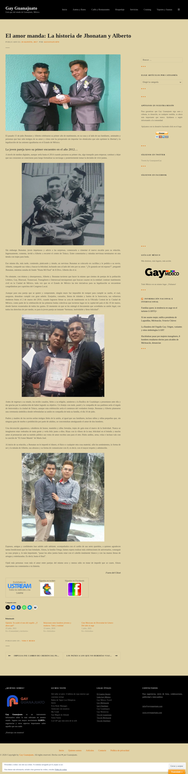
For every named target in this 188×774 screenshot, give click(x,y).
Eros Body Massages (59, 706)
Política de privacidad (120, 750)
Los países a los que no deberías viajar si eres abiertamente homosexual (93, 656)
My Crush (55, 712)
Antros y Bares (79, 9)
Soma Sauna (56, 718)
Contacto (102, 750)
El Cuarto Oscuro (103, 694)
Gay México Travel (104, 700)
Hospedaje (119, 9)
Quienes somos (74, 750)
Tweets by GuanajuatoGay (151, 160)
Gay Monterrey (103, 712)
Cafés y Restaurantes (100, 9)
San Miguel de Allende (60, 715)
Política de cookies (61, 770)
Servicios (134, 9)
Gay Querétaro (102, 706)
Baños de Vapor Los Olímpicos (63, 700)
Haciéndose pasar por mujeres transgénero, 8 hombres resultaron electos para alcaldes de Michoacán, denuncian (160, 339)
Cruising (147, 9)
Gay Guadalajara (103, 709)
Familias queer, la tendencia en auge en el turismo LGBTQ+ (159, 309)
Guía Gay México (104, 697)
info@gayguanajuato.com (152, 706)
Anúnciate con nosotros (60, 709)
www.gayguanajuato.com (152, 712)
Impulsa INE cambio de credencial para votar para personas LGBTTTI (38, 656)
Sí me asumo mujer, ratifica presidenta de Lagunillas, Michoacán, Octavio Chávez (159, 319)
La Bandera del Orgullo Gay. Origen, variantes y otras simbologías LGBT (161, 328)
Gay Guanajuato (21, 8)
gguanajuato (51, 42)
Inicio (64, 9)
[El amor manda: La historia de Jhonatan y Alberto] (63, 56)
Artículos (90, 750)
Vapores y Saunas (164, 9)
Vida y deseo (28, 641)
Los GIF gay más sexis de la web (64, 721)
